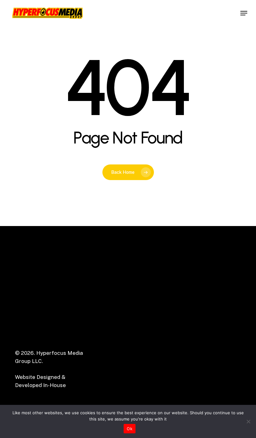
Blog (143, 348)
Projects (148, 323)
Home (144, 299)
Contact (147, 331)
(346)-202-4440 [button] (202, 328)
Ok (129, 428)
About (145, 307)
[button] (243, 13)
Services (148, 315)
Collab (145, 339)
